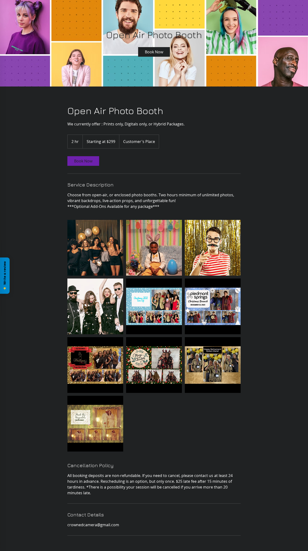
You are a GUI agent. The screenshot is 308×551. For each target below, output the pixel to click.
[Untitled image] (95, 248)
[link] (154, 52)
